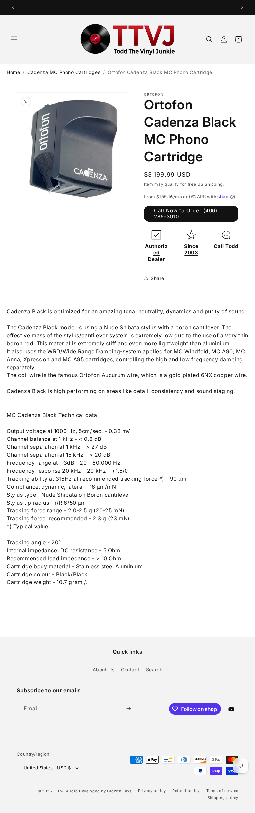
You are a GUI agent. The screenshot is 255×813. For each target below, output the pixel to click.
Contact (130, 669)
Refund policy (186, 790)
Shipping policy (223, 797)
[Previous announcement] (13, 7)
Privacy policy (152, 790)
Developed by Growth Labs (105, 791)
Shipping (214, 184)
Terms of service (222, 790)
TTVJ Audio (66, 791)
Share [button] (157, 278)
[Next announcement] (242, 7)
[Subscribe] (128, 708)
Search (154, 669)
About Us (104, 669)
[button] (14, 39)
